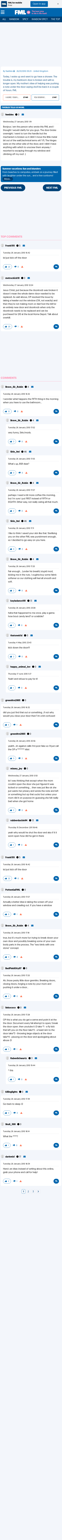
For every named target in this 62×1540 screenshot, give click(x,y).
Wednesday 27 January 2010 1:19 (17, 122)
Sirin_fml (15, 452)
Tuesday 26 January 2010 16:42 (16, 253)
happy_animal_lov (20, 667)
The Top (55, 19)
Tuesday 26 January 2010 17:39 (16, 1099)
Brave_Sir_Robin (14, 387)
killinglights (11, 1092)
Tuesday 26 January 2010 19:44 (21, 1066)
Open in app (39, 4)
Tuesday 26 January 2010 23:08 (21, 608)
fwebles (9, 115)
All (4, 19)
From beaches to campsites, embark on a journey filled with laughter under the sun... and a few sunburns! (30, 174)
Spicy (25, 19)
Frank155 (10, 246)
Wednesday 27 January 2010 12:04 (18, 285)
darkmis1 (10, 1157)
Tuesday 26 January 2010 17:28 (16, 1015)
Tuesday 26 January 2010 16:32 (16, 394)
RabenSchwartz (18, 1058)
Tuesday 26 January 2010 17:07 (21, 490)
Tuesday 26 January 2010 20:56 (21, 741)
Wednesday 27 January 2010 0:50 (23, 776)
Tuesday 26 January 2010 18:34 (16, 1164)
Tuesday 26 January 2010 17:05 (21, 459)
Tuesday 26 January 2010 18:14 (16, 1131)
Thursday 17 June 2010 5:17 (19, 674)
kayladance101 (18, 601)
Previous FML (13, 188)
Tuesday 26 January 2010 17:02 (21, 428)
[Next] (38, 1191)
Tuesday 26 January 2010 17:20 (21, 566)
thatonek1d (16, 636)
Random (14, 19)
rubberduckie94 (19, 820)
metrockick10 (12, 278)
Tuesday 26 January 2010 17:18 (16, 933)
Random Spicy (40, 19)
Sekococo (10, 1008)
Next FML (52, 188)
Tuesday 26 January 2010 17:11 (21, 528)
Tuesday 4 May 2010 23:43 (19, 643)
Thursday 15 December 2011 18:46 (22, 828)
